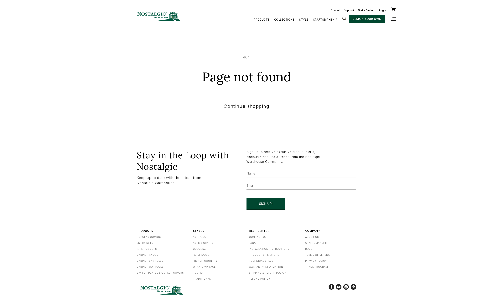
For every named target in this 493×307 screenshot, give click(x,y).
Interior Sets (147, 248)
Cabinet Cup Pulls (150, 266)
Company (312, 230)
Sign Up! (265, 203)
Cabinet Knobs (147, 254)
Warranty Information (266, 266)
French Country (205, 260)
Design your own (366, 18)
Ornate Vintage (204, 266)
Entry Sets (145, 242)
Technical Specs (261, 260)
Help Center (259, 230)
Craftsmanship (325, 19)
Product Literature (264, 254)
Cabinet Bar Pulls (150, 260)
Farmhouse (201, 254)
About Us (312, 236)
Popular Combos (149, 236)
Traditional (202, 278)
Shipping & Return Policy (267, 272)
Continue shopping (246, 106)
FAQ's (253, 242)
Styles (199, 230)
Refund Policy (259, 278)
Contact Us (258, 236)
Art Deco (200, 236)
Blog (309, 248)
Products (262, 19)
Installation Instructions (269, 248)
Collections (284, 19)
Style (303, 19)
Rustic (198, 272)
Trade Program (316, 266)
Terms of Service (317, 254)
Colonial (200, 248)
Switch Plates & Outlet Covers (160, 272)
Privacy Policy (316, 260)
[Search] (344, 19)
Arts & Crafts (203, 242)
